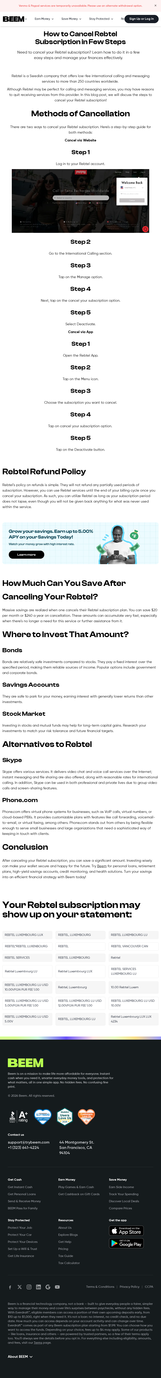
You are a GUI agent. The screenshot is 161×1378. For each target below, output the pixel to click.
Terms (38, 1342)
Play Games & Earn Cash (76, 1187)
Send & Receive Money (24, 1201)
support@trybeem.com (28, 1143)
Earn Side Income (121, 1187)
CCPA (149, 1287)
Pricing (63, 1249)
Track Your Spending (123, 1194)
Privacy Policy (129, 1287)
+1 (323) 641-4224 (23, 1148)
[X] (19, 1287)
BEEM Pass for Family (23, 1208)
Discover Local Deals (124, 1201)
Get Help (64, 1242)
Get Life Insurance (21, 1256)
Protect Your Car (20, 1235)
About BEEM (18, 1357)
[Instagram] (29, 1287)
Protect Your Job (20, 1228)
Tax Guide (65, 1256)
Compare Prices (120, 1208)
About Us (64, 1228)
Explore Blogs (68, 1235)
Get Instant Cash (20, 1187)
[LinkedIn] (38, 1287)
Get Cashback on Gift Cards (79, 1194)
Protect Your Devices (23, 1242)
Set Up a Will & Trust (22, 1249)
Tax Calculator (69, 1263)
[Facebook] (10, 1287)
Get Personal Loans (22, 1194)
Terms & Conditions (100, 1287)
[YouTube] (57, 1287)
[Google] (48, 1287)
